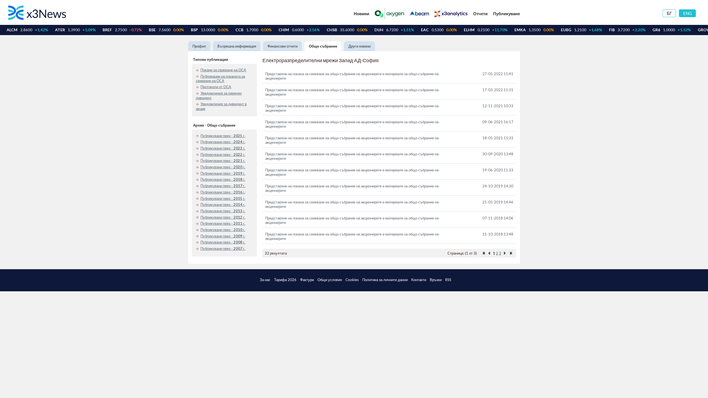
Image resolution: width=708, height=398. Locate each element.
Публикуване (506, 13)
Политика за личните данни (385, 279)
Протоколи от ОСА (216, 87)
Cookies (352, 279)
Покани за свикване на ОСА (223, 70)
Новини (361, 13)
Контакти (418, 279)
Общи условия (329, 279)
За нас (265, 279)
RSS (448, 279)
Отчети (480, 13)
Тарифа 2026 (285, 279)
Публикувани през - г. (223, 135)
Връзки (436, 279)
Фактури (307, 279)
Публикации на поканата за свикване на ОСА (220, 78)
